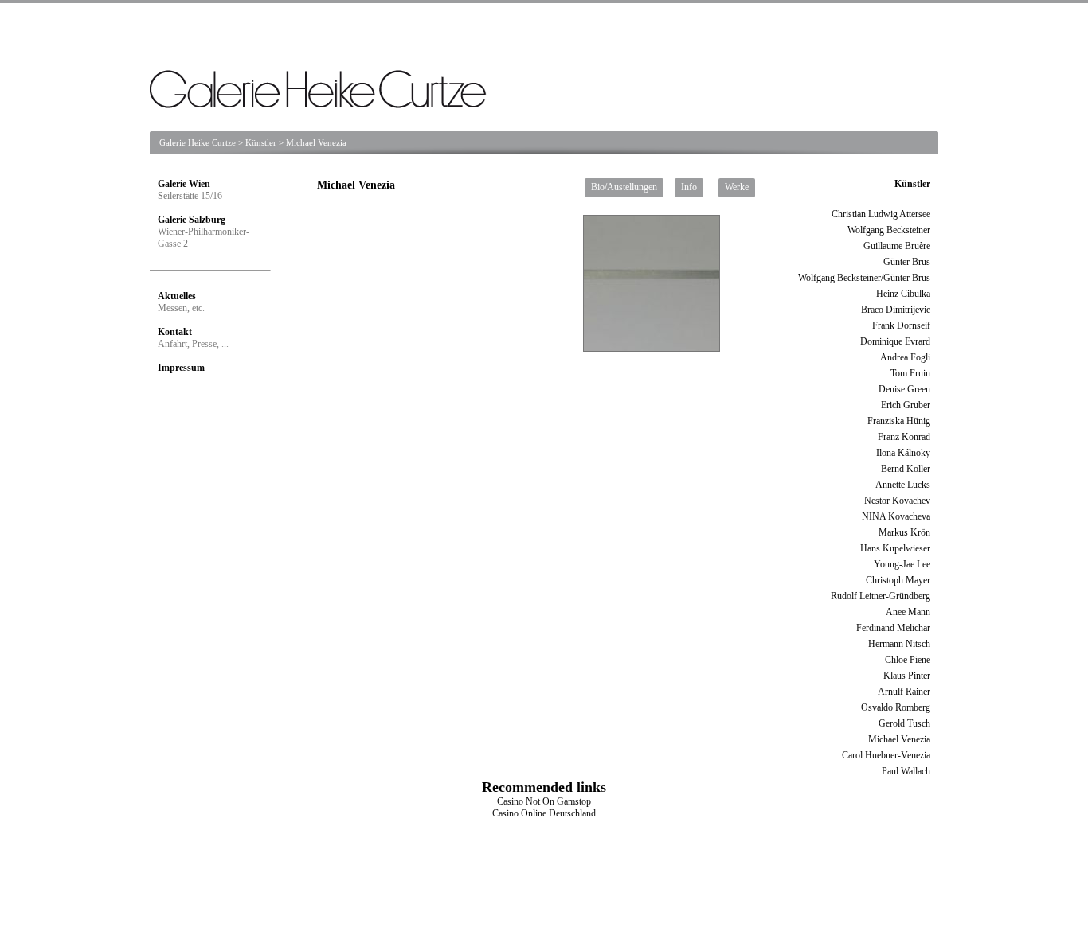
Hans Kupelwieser (895, 548)
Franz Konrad (904, 436)
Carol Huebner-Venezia (886, 755)
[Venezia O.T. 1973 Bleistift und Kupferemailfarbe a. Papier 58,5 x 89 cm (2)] (455, 294)
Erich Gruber (905, 405)
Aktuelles (177, 296)
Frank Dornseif (901, 325)
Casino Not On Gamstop (544, 801)
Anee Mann (908, 612)
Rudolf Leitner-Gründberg (880, 596)
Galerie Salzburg (191, 219)
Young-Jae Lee (902, 564)
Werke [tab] (737, 187)
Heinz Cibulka (903, 293)
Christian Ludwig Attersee (881, 214)
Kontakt (175, 331)
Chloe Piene (907, 659)
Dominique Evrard (895, 341)
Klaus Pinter (906, 675)
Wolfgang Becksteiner (888, 230)
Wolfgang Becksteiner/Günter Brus (864, 277)
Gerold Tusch (904, 723)
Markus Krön (904, 532)
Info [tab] (689, 187)
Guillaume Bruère (896, 245)
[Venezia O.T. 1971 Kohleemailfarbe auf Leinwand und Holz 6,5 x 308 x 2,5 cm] (668, 366)
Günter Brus (906, 261)
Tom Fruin (910, 373)
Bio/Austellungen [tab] (624, 187)
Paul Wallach (906, 771)
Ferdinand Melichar (893, 627)
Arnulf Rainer (904, 691)
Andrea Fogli (905, 357)
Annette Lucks (902, 484)
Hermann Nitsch (899, 643)
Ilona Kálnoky (903, 452)
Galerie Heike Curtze (197, 142)
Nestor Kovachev (897, 500)
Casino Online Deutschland (544, 813)
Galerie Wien (184, 183)
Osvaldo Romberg (895, 707)
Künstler (260, 142)
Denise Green (904, 389)
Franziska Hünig (898, 421)
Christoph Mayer (898, 580)
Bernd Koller (905, 468)
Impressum (181, 367)
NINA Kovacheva (896, 516)
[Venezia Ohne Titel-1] (319, 382)
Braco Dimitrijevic (895, 309)
